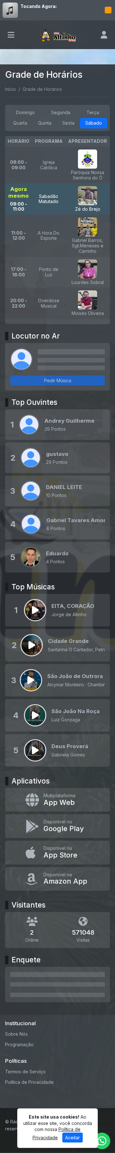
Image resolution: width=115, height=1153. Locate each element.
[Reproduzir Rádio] (107, 10)
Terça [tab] (93, 112)
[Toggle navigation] (11, 35)
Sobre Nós (16, 1034)
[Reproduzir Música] (35, 610)
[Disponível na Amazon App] (57, 879)
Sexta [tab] (68, 123)
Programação (19, 1044)
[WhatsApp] (102, 1141)
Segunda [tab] (60, 112)
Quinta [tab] (44, 123)
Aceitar (72, 1137)
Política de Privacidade (29, 1082)
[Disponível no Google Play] (57, 826)
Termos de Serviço (25, 1071)
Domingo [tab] (25, 112)
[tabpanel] (57, 230)
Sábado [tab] (93, 123)
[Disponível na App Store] (57, 853)
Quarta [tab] (20, 123)
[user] (104, 35)
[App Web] (57, 800)
